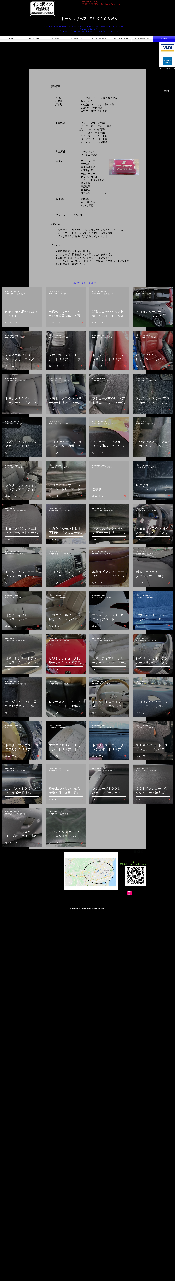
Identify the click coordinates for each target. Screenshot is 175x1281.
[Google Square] (135, 851)
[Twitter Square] (139, 851)
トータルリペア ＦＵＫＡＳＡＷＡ (89, 19)
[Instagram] (129, 893)
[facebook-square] (142, 851)
